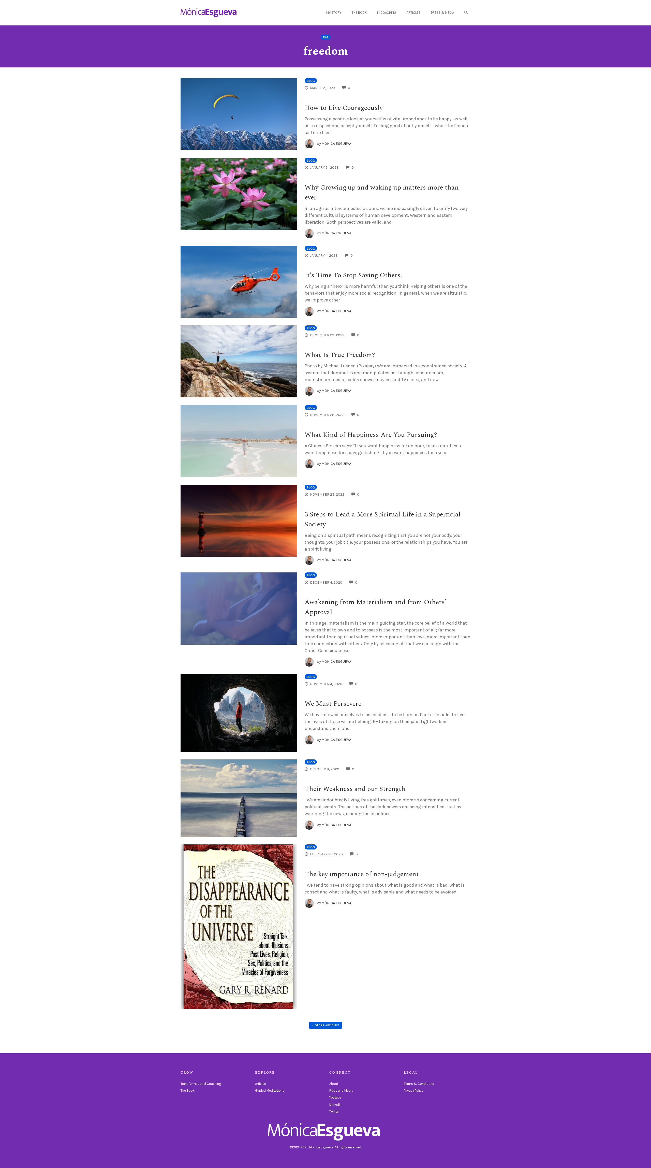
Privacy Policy (413, 1090)
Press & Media (442, 13)
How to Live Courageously (344, 108)
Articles (414, 13)
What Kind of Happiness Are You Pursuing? (371, 435)
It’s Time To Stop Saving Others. (353, 275)
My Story (333, 13)
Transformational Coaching (201, 1084)
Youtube (335, 1097)
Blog (311, 81)
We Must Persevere (333, 704)
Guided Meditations (269, 1090)
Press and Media (341, 1090)
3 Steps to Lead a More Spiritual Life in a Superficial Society (383, 519)
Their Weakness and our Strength (355, 789)
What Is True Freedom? (340, 355)
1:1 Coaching (386, 13)
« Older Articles (325, 1025)
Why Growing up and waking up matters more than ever (382, 192)
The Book (359, 13)
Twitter (334, 1111)
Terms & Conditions (419, 1084)
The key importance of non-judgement (362, 874)
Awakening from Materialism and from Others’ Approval (375, 607)
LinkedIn (335, 1104)
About (333, 1084)
